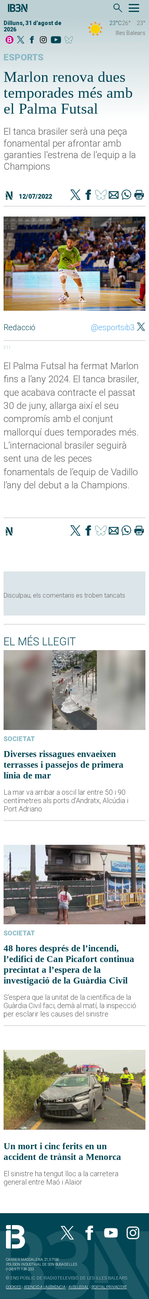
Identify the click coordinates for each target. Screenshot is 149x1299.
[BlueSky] (70, 40)
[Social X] (21, 40)
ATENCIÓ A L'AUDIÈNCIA (45, 1287)
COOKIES (13, 1287)
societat (19, 739)
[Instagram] (43, 40)
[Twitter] (75, 195)
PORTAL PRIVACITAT (109, 1287)
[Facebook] (32, 40)
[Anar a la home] (10, 40)
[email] (113, 195)
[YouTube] (55, 40)
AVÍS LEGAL (78, 1287)
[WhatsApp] (126, 195)
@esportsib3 (113, 327)
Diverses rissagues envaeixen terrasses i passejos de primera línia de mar (64, 764)
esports (24, 57)
